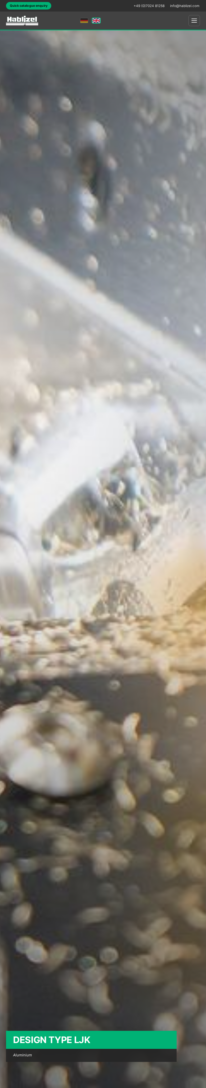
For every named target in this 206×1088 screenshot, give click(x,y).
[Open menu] (194, 20)
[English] (96, 20)
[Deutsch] (84, 20)
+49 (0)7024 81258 (149, 6)
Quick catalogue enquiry (28, 6)
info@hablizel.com (184, 6)
